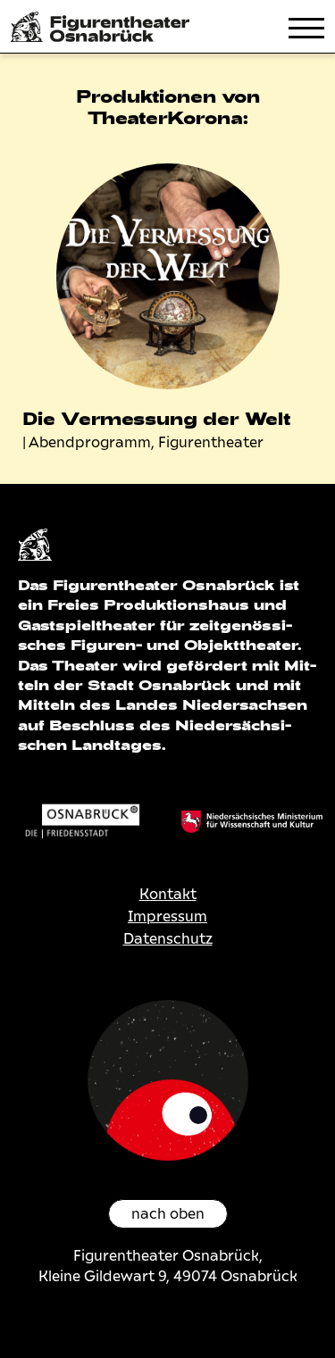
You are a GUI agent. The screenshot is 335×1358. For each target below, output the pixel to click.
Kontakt (168, 894)
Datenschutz (168, 938)
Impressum (167, 916)
